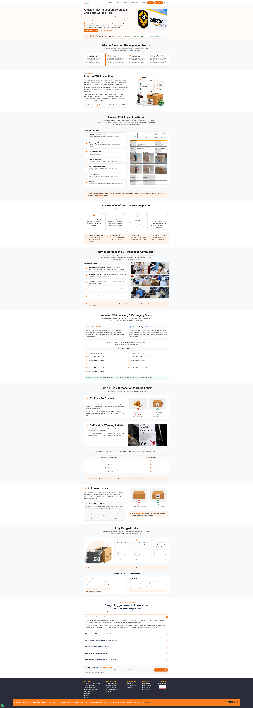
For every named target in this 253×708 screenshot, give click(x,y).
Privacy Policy (87, 693)
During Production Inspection (112, 685)
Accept (231, 702)
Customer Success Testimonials (91, 689)
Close (225, 702)
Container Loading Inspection (112, 689)
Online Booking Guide (88, 691)
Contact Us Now (160, 670)
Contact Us (150, 2)
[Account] (167, 3)
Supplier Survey (130, 683)
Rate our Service (146, 689)
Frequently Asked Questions (90, 687)
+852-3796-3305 (146, 683)
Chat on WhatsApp (147, 685)
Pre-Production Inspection (111, 683)
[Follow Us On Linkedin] (167, 683)
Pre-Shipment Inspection (111, 687)
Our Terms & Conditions (89, 685)
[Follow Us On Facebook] (158, 683)
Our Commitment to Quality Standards (92, 683)
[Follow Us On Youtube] (162, 683)
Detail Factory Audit (131, 685)
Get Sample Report (107, 30)
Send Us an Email (146, 687)
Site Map (86, 697)
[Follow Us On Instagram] (165, 683)
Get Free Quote (158, 2)
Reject (237, 702)
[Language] (164, 3)
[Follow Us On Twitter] (160, 683)
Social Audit (129, 687)
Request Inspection (90, 30)
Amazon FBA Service (110, 691)
